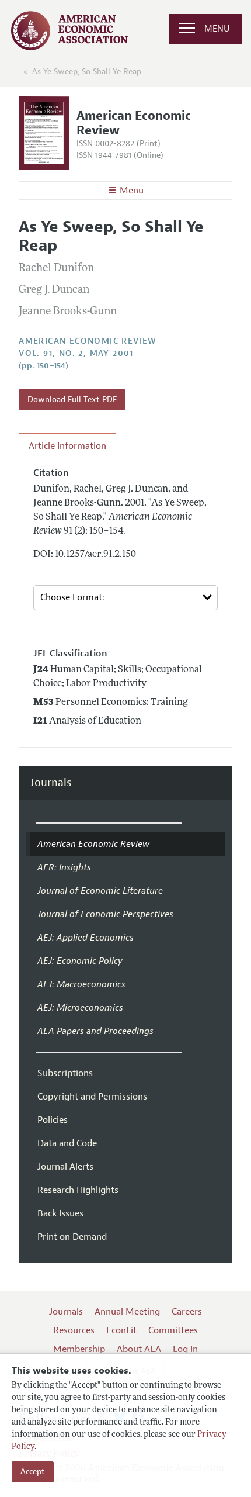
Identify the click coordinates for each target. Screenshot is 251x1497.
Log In (185, 1349)
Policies (52, 1120)
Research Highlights (77, 1190)
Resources (74, 1330)
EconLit (121, 1330)
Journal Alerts (65, 1167)
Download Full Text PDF (72, 399)
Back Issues (60, 1213)
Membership (79, 1349)
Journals (50, 783)
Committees (173, 1330)
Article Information (67, 446)
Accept (32, 1472)
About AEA (139, 1349)
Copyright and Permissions (92, 1096)
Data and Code (67, 1143)
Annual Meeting (127, 1312)
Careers (187, 1312)
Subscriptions (65, 1073)
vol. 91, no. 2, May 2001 (76, 353)
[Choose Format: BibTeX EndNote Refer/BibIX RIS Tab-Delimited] (125, 597)
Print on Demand (72, 1237)
